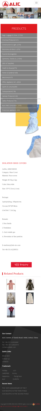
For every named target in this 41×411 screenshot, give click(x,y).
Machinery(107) (7, 77)
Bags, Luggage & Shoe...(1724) (12, 35)
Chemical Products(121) (10, 40)
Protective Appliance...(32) (11, 110)
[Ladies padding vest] (30, 298)
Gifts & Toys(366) (8, 63)
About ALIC (6, 356)
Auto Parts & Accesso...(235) (11, 105)
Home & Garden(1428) (10, 73)
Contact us (6, 359)
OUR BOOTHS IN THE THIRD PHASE (14, 391)
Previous (1, 15)
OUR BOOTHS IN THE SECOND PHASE (15, 394)
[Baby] (11, 284)
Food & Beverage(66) (9, 54)
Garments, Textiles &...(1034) (12, 59)
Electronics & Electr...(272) (11, 49)
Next (39, 15)
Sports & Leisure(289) (9, 87)
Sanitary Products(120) (10, 96)
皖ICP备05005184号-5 (21, 406)
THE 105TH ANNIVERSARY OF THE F (14, 388)
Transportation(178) (9, 91)
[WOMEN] (11, 311)
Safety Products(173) (9, 101)
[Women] (30, 284)
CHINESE (5, 362)
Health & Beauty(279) (9, 68)
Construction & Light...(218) (11, 45)
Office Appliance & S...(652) (11, 82)
